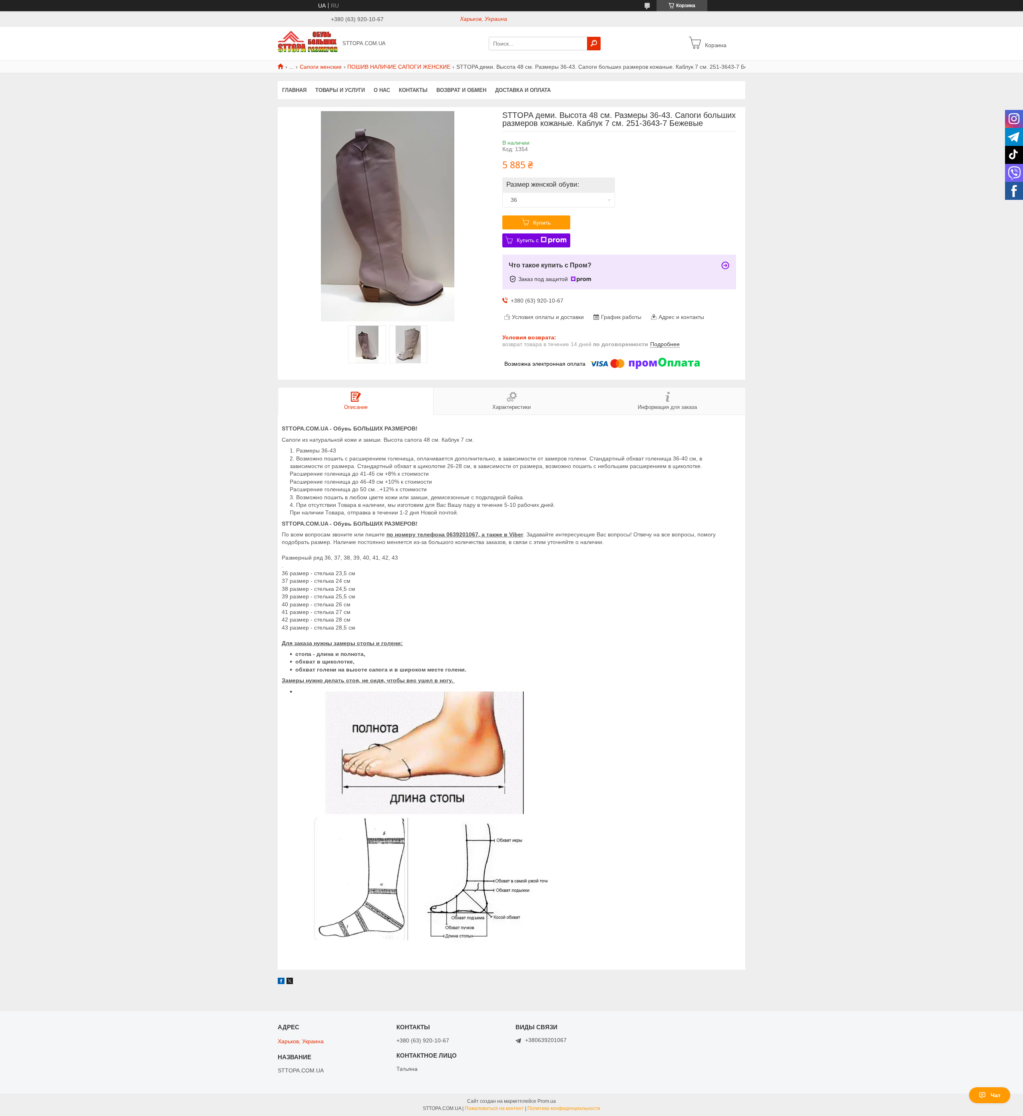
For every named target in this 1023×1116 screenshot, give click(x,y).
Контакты (413, 90)
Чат (996, 1095)
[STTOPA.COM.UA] (308, 43)
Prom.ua (546, 1101)
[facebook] (281, 982)
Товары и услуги (340, 90)
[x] (290, 982)
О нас (382, 90)
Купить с (528, 240)
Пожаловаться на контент (494, 1108)
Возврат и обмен (461, 90)
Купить (542, 222)
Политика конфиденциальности (563, 1108)
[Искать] (594, 43)
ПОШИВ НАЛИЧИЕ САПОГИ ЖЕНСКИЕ (398, 67)
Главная (294, 90)
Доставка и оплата (523, 90)
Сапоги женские (321, 67)
